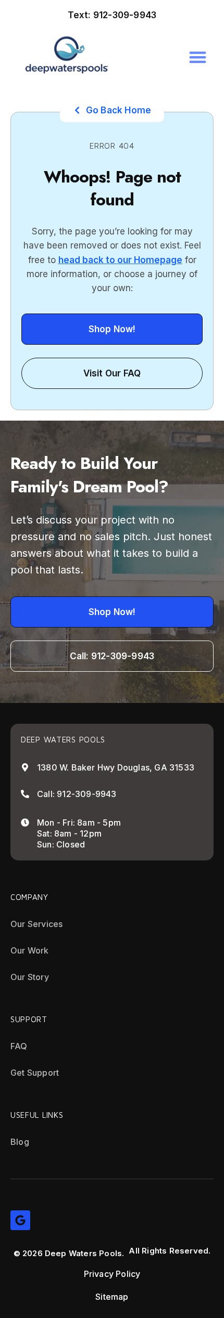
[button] (197, 57)
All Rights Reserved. (169, 1251)
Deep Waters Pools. (85, 1253)
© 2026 (28, 1253)
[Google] (20, 1220)
